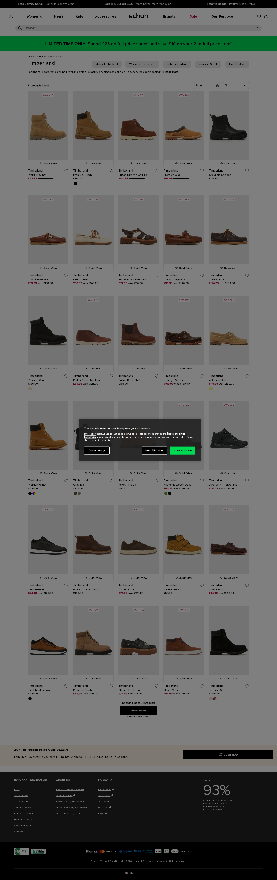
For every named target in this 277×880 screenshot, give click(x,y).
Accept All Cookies (182, 450)
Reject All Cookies (154, 450)
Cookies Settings (97, 450)
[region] (140, 440)
